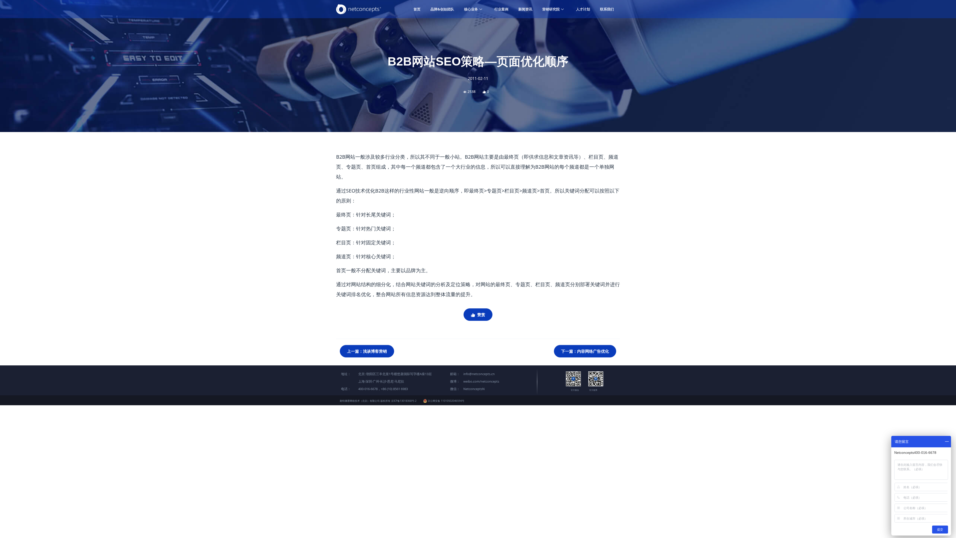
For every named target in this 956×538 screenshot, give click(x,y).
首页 (417, 9)
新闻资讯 (525, 9)
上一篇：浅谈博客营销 (367, 351)
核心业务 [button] (471, 9)
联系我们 (607, 9)
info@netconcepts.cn (479, 374)
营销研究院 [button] (551, 9)
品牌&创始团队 (442, 9)
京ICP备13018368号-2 (404, 401)
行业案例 (501, 9)
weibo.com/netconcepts (481, 381)
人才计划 (583, 9)
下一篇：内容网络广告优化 (585, 351)
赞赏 (480, 314)
